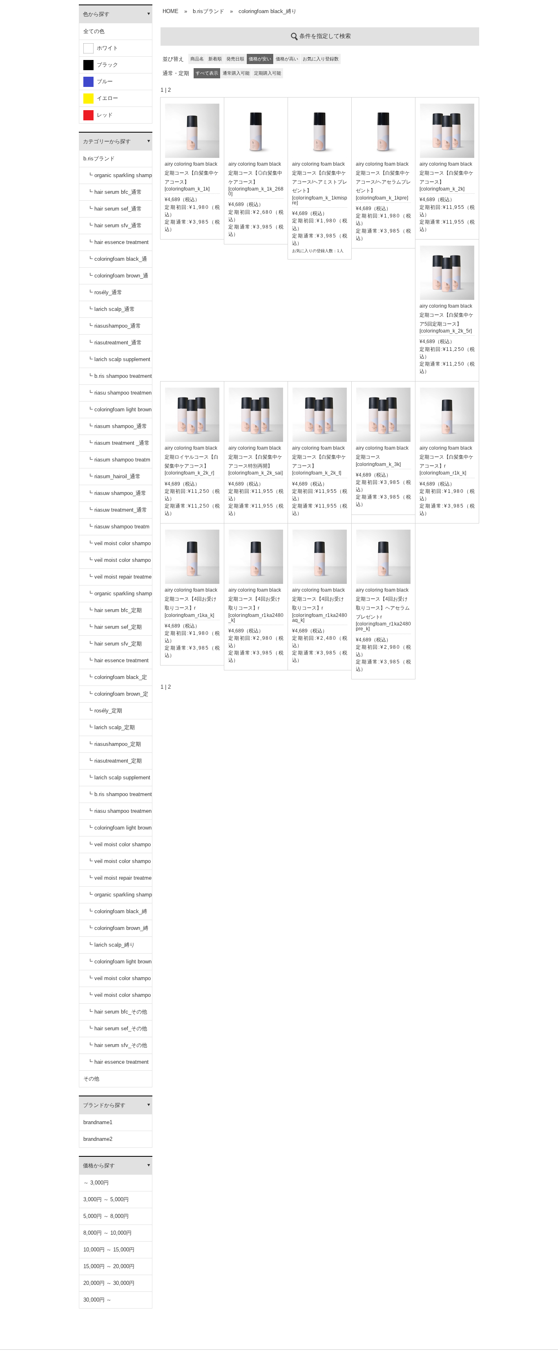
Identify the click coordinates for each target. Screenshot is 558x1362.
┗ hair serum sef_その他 (117, 1028)
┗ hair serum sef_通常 (114, 209)
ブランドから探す (104, 1105)
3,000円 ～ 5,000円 (106, 1199)
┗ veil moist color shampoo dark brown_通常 (119, 563)
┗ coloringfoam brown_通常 (117, 278)
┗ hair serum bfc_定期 (114, 610)
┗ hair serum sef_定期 (114, 627)
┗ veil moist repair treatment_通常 (119, 580)
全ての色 (94, 31)
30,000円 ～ (97, 1300)
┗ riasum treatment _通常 (118, 443)
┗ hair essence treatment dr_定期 (118, 663)
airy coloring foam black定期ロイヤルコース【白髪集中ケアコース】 (192, 457)
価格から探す (99, 1165)
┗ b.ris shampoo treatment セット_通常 (119, 379)
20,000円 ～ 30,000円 (108, 1283)
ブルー (103, 81)
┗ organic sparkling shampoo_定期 (119, 596)
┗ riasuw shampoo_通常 (116, 493)
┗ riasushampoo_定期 (114, 744)
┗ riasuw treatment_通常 (117, 510)
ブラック (106, 65)
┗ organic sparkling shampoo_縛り (119, 897)
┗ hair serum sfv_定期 (114, 644)
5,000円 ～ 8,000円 (106, 1216)
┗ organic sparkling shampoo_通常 (119, 178)
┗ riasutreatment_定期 (114, 761)
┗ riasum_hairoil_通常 (114, 476)
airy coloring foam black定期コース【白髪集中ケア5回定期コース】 (446, 315)
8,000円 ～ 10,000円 (107, 1233)
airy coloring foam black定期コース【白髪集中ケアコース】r (446, 457)
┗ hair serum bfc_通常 (114, 192)
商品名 (197, 58)
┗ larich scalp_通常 (111, 309)
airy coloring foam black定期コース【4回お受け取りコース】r (191, 599)
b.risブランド (99, 158)
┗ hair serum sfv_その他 (117, 1045)
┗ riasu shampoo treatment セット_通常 (119, 396)
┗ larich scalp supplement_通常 (118, 362)
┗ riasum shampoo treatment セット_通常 (118, 462)
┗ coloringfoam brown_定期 (117, 697)
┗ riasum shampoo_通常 (117, 426)
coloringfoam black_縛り (268, 11)
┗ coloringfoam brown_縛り (117, 931)
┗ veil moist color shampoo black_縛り (119, 981)
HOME (171, 11)
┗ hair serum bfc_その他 (117, 1012)
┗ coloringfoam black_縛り (117, 914)
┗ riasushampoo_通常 (114, 326)
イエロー (106, 98)
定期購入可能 (267, 73)
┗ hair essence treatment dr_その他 (118, 1065)
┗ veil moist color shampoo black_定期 (119, 847)
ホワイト (106, 48)
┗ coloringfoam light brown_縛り (119, 964)
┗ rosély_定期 (104, 711)
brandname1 (97, 1122)
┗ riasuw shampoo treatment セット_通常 (118, 529)
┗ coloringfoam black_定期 (117, 680)
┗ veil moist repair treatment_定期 (119, 881)
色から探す (96, 14)
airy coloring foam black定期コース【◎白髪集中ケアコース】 (255, 173)
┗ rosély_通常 (104, 292)
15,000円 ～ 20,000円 (108, 1266)
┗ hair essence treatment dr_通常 (118, 245)
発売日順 (235, 58)
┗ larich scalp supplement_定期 (118, 780)
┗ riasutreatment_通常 (114, 342)
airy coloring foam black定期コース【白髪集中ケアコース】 (192, 173)
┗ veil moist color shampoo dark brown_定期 (119, 864)
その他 (91, 1079)
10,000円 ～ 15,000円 (108, 1250)
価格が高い (287, 58)
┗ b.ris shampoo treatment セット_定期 (119, 797)
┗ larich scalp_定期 (111, 727)
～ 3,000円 (96, 1183)
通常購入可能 (236, 73)
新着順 (215, 58)
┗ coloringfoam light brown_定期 (119, 830)
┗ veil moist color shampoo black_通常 (119, 546)
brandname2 (97, 1139)
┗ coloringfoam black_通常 (117, 262)
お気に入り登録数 (321, 58)
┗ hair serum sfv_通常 (114, 225)
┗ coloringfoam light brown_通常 (119, 412)
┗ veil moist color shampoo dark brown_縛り (119, 998)
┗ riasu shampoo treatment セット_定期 (119, 814)
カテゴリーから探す (107, 141)
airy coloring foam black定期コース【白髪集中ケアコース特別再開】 (255, 457)
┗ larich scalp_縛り (111, 945)
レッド (103, 115)
